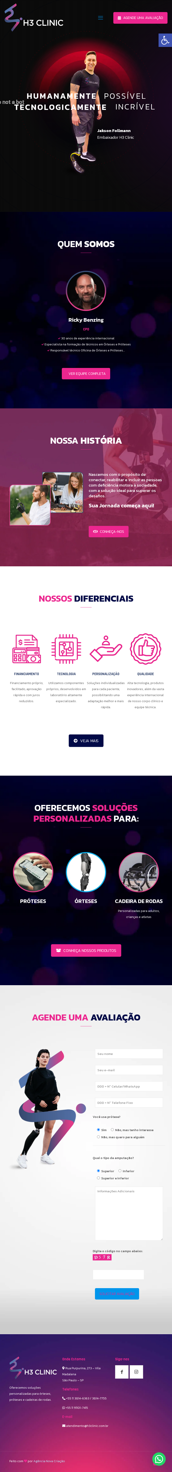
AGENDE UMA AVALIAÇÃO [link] (143, 17)
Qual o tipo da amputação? (113, 1158)
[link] (165, 40)
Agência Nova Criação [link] (49, 1461)
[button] (159, 1459)
